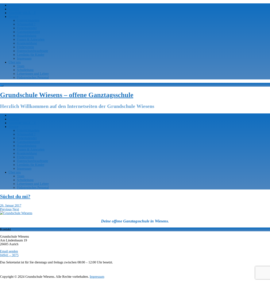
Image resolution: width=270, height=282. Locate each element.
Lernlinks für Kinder (30, 54)
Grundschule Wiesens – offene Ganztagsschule (66, 95)
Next (15, 209)
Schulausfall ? (26, 24)
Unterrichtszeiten (28, 20)
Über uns (14, 62)
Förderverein (25, 47)
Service (13, 16)
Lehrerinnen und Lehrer (33, 73)
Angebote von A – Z (22, 13)
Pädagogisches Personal (33, 77)
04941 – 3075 (9, 255)
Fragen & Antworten (31, 39)
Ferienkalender (27, 28)
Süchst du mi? (15, 196)
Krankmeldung (27, 43)
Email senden (9, 251)
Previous (6, 209)
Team (20, 66)
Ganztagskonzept (28, 32)
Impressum (24, 58)
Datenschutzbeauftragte (32, 51)
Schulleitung (25, 70)
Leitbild (13, 9)
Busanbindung (26, 35)
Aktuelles (14, 5)
